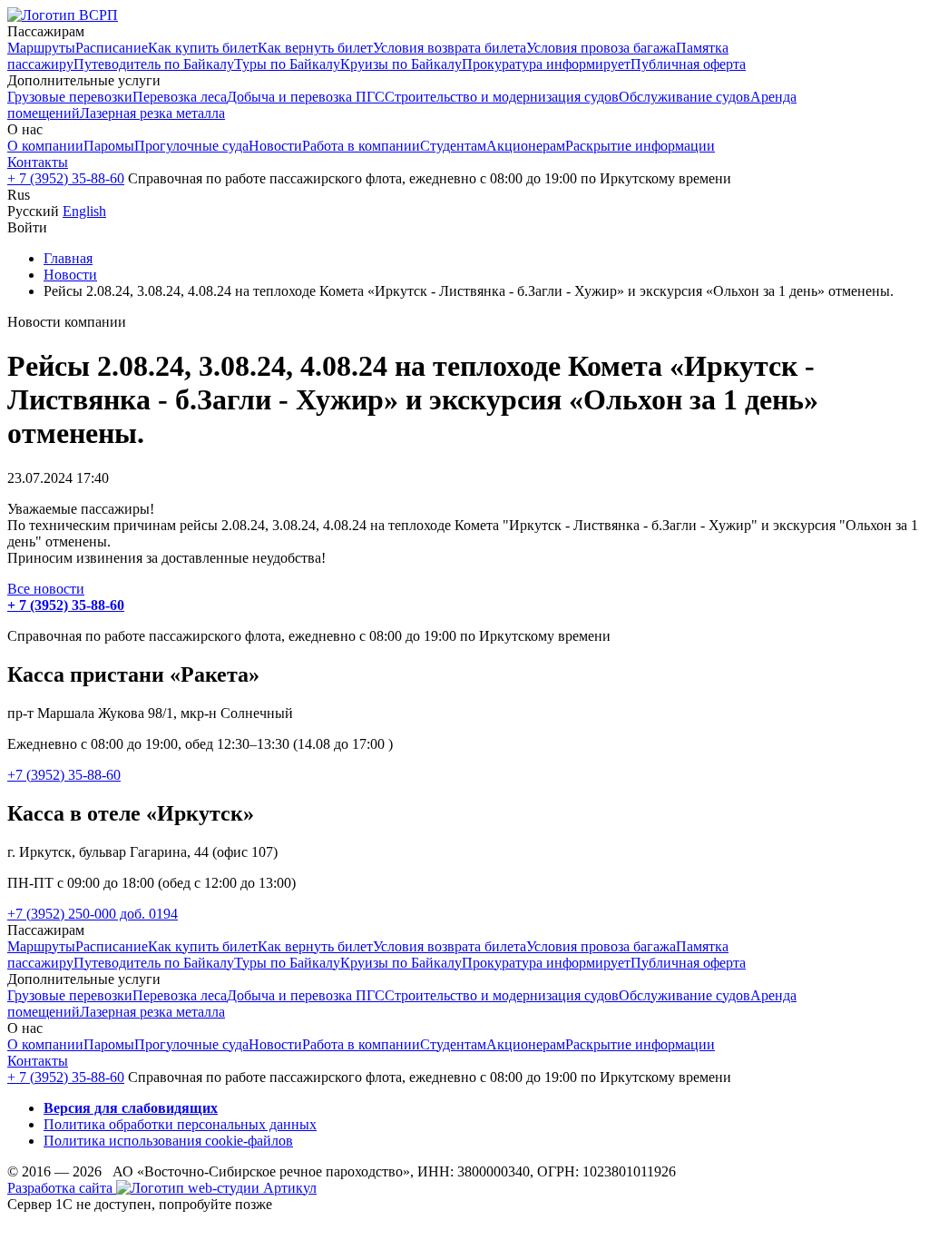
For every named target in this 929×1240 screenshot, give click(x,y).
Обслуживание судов (684, 96)
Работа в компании (361, 145)
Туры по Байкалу (287, 64)
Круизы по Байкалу (401, 64)
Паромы (108, 145)
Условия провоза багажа (601, 47)
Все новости (45, 588)
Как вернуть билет (315, 47)
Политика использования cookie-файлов (168, 1140)
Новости (275, 145)
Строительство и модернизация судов (502, 96)
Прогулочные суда (191, 145)
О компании (45, 145)
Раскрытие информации (640, 145)
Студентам (453, 145)
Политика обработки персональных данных (180, 1124)
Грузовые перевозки (69, 96)
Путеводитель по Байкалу (153, 64)
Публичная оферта (688, 64)
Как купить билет (203, 47)
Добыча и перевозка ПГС (306, 96)
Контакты (37, 162)
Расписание (111, 47)
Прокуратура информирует (546, 64)
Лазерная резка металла (152, 113)
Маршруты (41, 47)
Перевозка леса (179, 96)
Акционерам (525, 145)
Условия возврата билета (449, 47)
